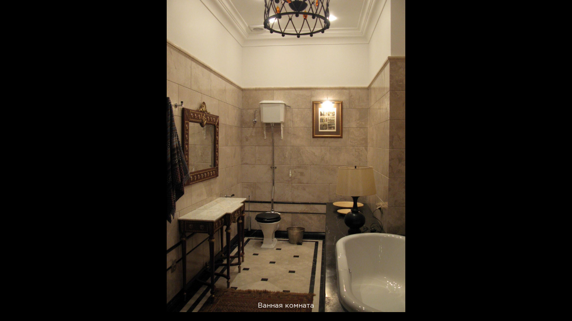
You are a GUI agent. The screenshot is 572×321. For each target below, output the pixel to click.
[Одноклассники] (370, 300)
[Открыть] (567, 49)
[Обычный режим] (18, 18)
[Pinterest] (326, 300)
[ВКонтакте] (348, 300)
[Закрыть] (559, 13)
